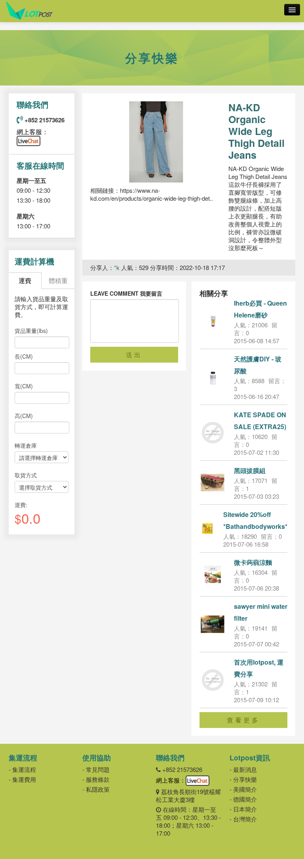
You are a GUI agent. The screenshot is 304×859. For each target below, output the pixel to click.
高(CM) (24, 416)
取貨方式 (26, 475)
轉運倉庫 (26, 445)
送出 (134, 354)
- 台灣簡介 (243, 819)
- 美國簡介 (243, 789)
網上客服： (32, 131)
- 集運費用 (22, 779)
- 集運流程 (22, 769)
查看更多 (243, 719)
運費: (21, 505)
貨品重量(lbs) (31, 330)
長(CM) (24, 356)
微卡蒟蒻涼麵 (253, 562)
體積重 (58, 280)
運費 (25, 280)
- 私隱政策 (96, 789)
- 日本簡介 (243, 809)
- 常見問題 (96, 769)
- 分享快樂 (243, 779)
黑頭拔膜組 (250, 470)
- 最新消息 (243, 769)
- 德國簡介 (243, 799)
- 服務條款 (96, 779)
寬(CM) (24, 386)
